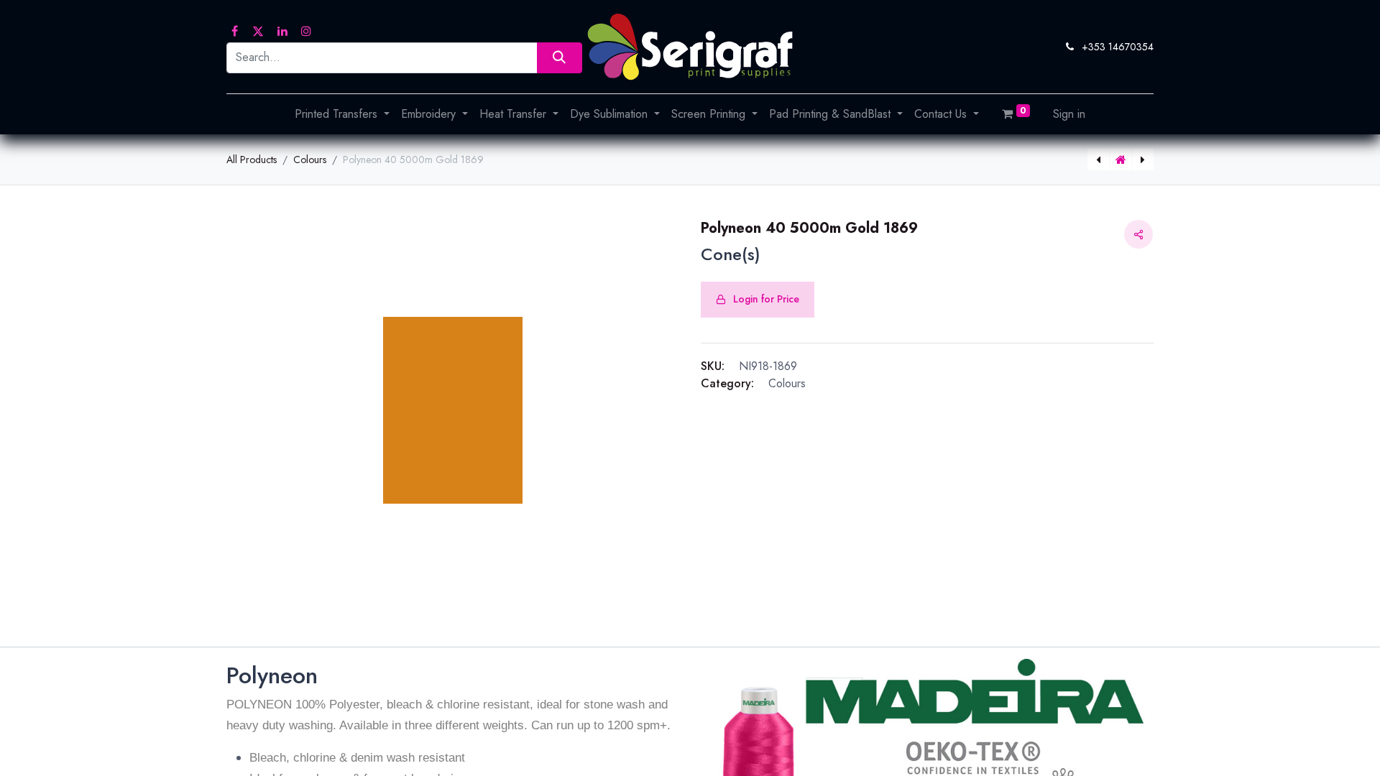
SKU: (712, 366)
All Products (251, 159)
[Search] (559, 57)
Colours (309, 159)
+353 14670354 (1118, 47)
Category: (727, 383)
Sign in (1069, 114)
